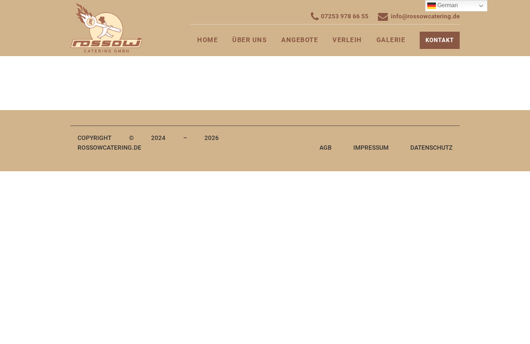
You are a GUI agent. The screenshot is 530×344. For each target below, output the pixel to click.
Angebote (299, 40)
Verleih (347, 40)
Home (207, 40)
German (447, 5)
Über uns (249, 40)
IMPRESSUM (371, 147)
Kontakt (439, 40)
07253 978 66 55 (344, 16)
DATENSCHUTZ (431, 147)
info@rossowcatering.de (425, 16)
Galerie (391, 40)
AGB (325, 147)
